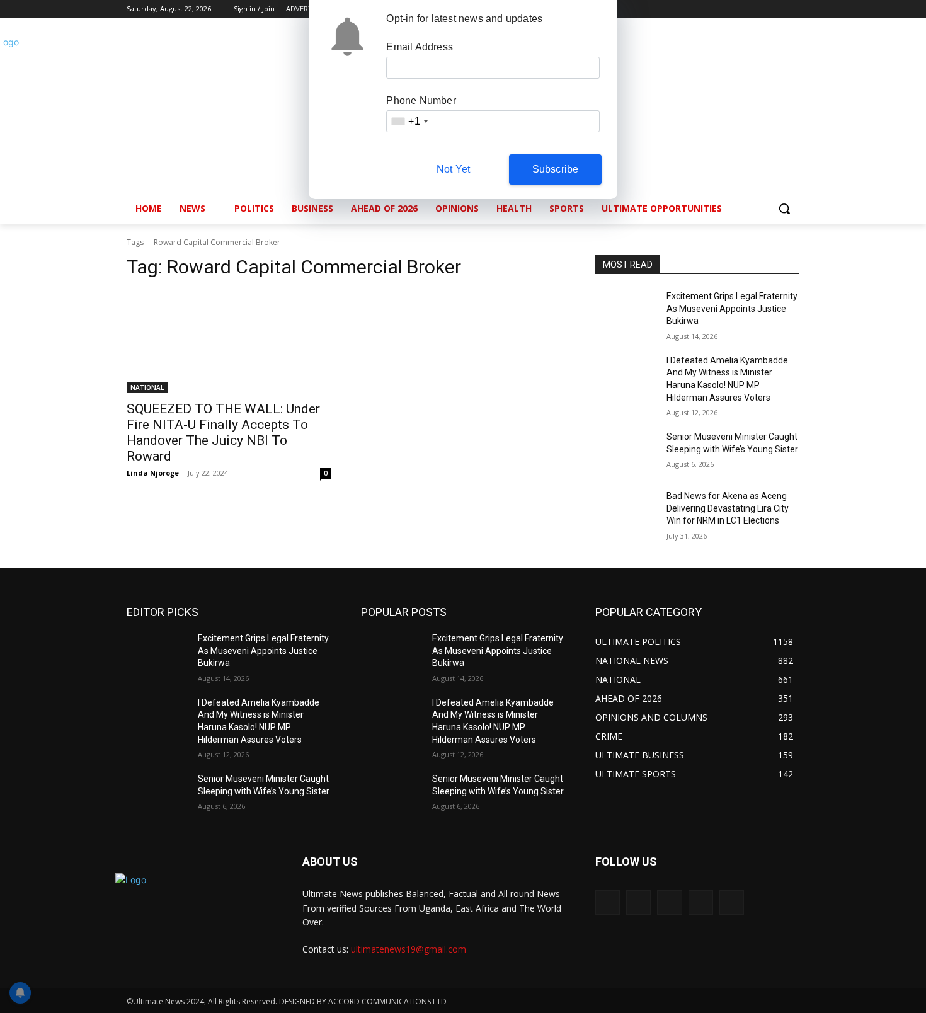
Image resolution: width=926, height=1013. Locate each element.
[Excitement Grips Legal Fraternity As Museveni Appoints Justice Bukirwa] (625, 311)
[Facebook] (722, 9)
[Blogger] (607, 902)
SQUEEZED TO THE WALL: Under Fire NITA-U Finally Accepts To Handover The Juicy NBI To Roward (223, 432)
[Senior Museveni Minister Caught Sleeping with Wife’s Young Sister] (625, 452)
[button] (784, 208)
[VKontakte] (731, 902)
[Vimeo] (774, 9)
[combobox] (409, 121)
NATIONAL (147, 387)
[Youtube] (792, 9)
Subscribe (555, 169)
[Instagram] (740, 9)
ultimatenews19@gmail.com (408, 949)
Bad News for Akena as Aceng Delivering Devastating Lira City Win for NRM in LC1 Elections (727, 508)
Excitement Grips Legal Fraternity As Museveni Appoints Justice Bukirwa (731, 308)
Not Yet (453, 169)
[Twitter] (757, 9)
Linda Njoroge (153, 473)
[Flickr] (669, 902)
